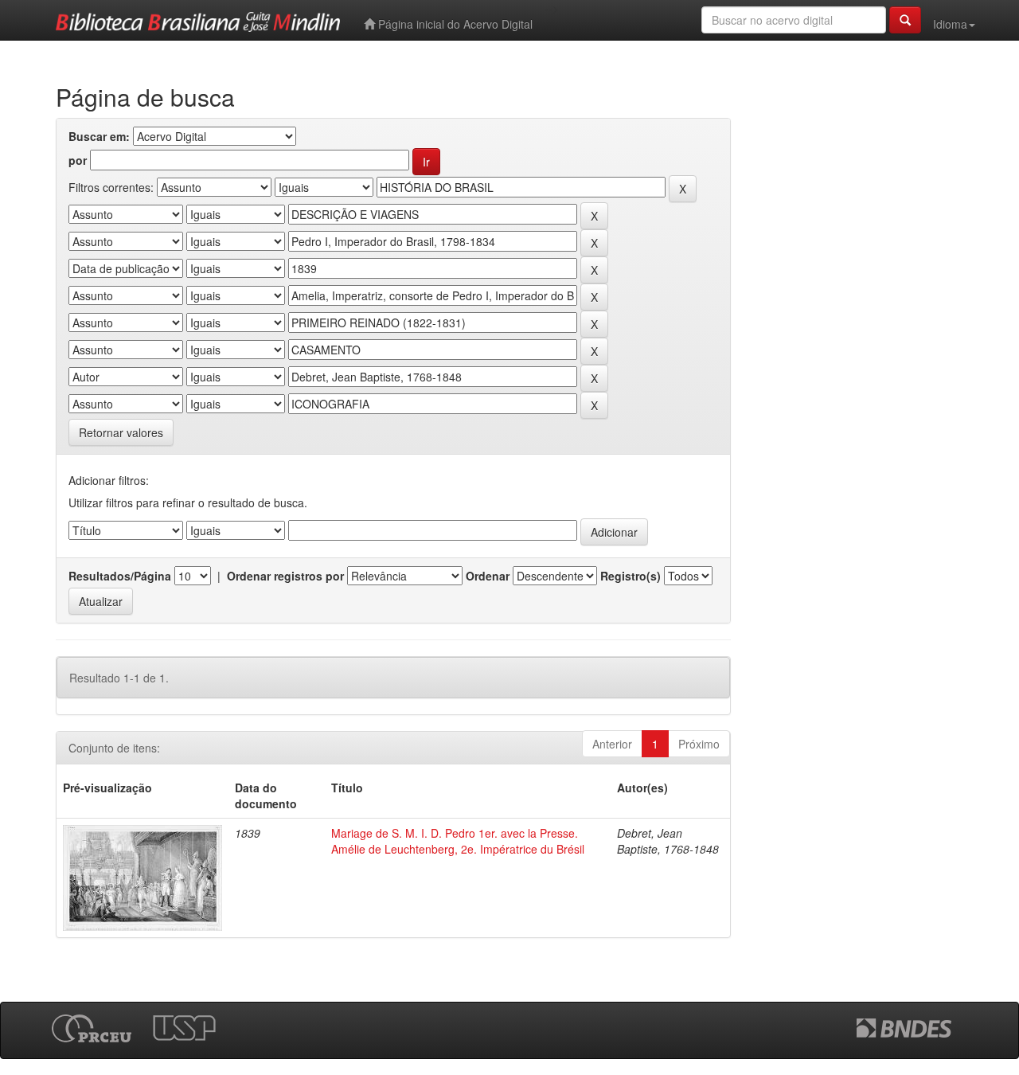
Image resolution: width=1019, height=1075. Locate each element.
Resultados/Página (119, 576)
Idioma (950, 24)
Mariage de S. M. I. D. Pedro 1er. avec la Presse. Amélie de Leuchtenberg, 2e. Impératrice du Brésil (457, 841)
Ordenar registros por (285, 576)
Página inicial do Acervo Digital (454, 24)
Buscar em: (99, 136)
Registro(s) (630, 576)
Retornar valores (121, 432)
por (77, 160)
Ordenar (488, 576)
